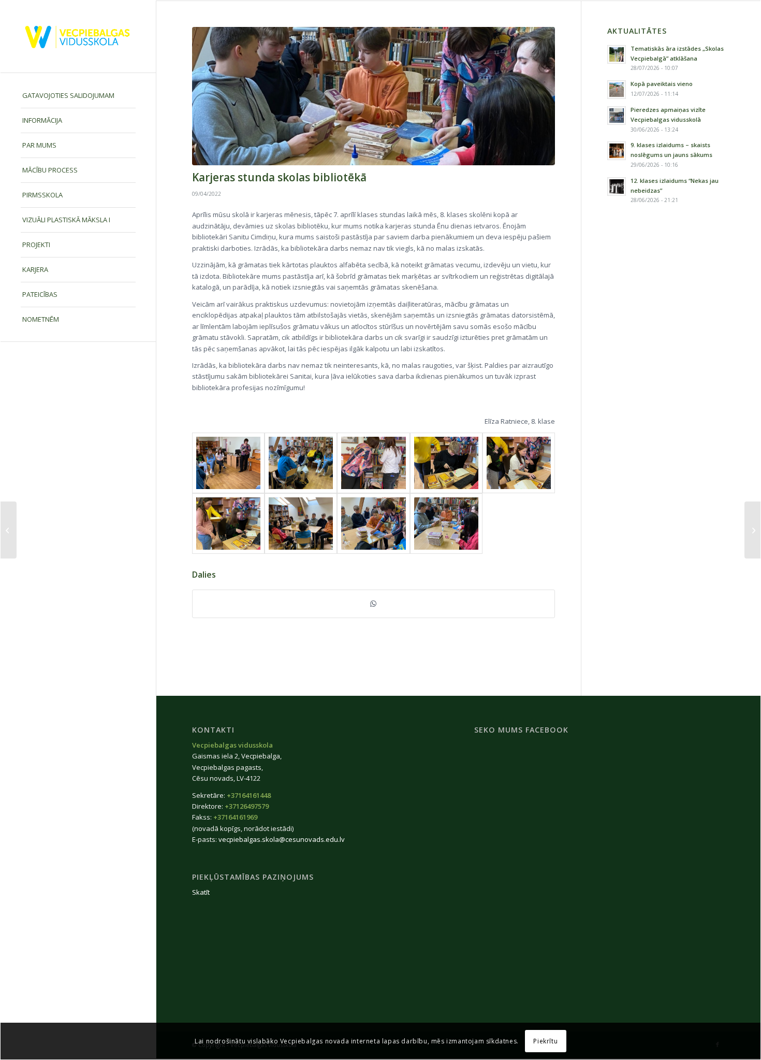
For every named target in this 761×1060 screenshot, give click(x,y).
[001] (373, 96)
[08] (301, 463)
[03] (301, 523)
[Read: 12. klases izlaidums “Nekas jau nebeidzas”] (616, 186)
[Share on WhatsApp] (374, 603)
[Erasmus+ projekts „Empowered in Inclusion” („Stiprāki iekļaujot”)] (752, 530)
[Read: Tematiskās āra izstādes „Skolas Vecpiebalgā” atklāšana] (616, 54)
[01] (446, 523)
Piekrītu (545, 1041)
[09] (228, 463)
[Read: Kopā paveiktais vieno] (616, 89)
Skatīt (201, 892)
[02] (373, 523)
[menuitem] (78, 95)
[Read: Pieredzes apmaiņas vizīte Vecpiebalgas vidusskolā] (616, 115)
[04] (228, 523)
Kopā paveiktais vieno (662, 84)
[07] (373, 463)
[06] (446, 463)
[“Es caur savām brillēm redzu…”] (9, 530)
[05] (518, 463)
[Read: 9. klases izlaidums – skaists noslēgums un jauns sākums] (616, 150)
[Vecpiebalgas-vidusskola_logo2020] (78, 36)
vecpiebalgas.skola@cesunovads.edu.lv (281, 839)
